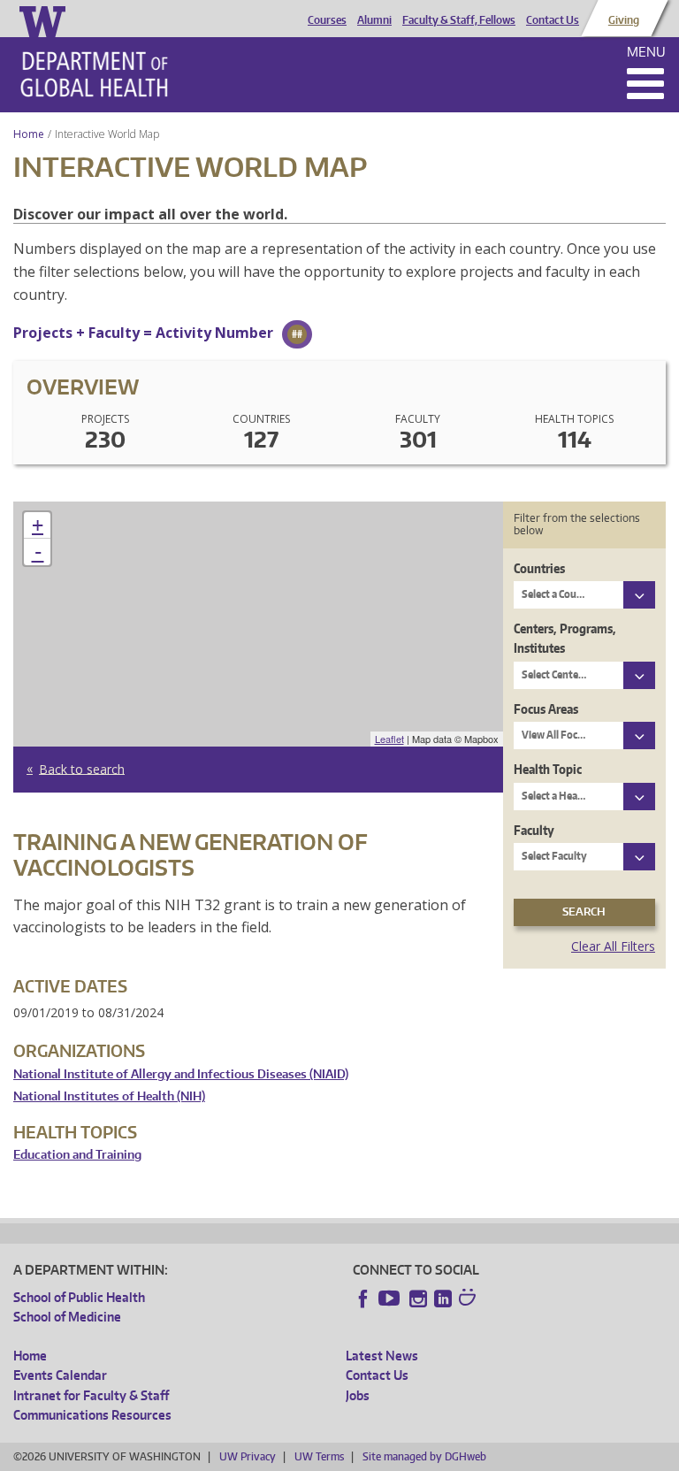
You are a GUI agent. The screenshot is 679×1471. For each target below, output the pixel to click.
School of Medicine (67, 1316)
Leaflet (389, 739)
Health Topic (548, 769)
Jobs (358, 1395)
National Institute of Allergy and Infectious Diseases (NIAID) (180, 1074)
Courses (327, 20)
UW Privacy (247, 1456)
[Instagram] (418, 1298)
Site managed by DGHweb (424, 1456)
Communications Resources (92, 1414)
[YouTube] (391, 1298)
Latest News (382, 1355)
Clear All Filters (613, 946)
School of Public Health (79, 1297)
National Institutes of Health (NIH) (109, 1096)
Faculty (534, 830)
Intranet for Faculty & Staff (91, 1395)
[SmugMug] (469, 1299)
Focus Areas (546, 708)
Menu (646, 51)
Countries (539, 568)
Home (28, 134)
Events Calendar (60, 1375)
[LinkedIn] (443, 1298)
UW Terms (319, 1456)
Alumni (374, 20)
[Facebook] (363, 1298)
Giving (623, 20)
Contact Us (552, 20)
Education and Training (77, 1154)
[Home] (94, 74)
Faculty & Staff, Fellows (458, 20)
